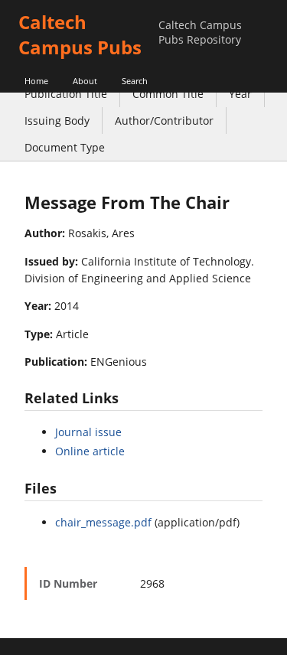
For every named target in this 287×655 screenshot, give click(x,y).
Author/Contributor (164, 120)
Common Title (168, 93)
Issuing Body (57, 120)
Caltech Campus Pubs (80, 34)
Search (135, 80)
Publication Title (65, 93)
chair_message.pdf (103, 522)
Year (240, 93)
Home (36, 80)
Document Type (64, 147)
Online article (90, 451)
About (85, 80)
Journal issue (88, 432)
